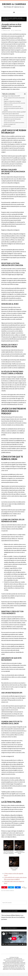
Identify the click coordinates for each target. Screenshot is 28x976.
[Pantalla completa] (25, 944)
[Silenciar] (22, 944)
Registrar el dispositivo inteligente (12, 101)
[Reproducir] (3, 944)
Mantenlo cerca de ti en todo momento (13, 117)
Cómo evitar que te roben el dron (10, 113)
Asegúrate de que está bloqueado (12, 119)
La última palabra (6, 126)
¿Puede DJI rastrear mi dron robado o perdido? (14, 112)
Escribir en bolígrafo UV (9, 124)
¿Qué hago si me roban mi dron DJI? (11, 96)
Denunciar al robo (8, 104)
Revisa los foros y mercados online (12, 106)
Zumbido (11, 890)
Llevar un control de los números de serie (14, 115)
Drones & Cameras (14, 4)
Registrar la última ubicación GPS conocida (14, 103)
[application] (14, 938)
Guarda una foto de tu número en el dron (14, 122)
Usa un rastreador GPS (9, 120)
